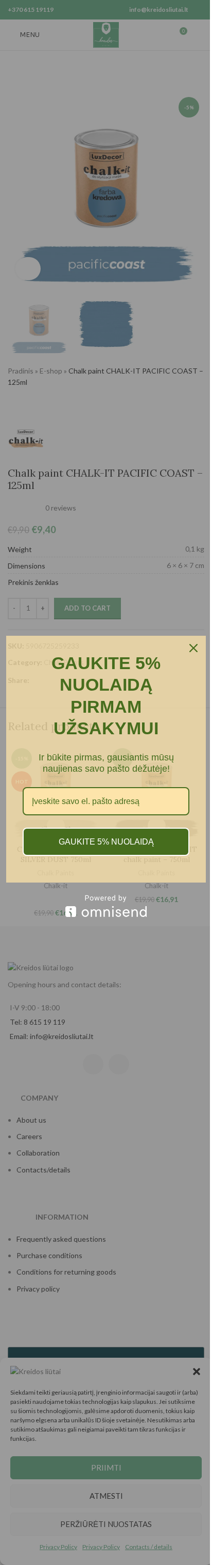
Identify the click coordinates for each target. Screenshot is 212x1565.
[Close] (193, 648)
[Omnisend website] (106, 906)
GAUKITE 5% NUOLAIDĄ (106, 841)
